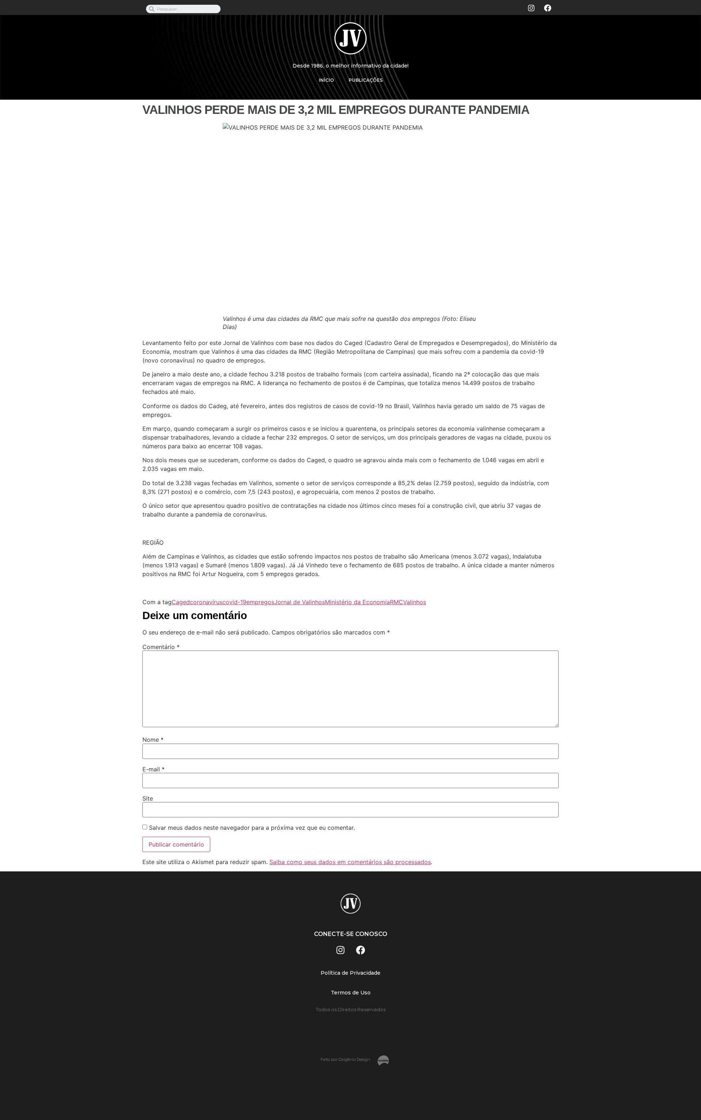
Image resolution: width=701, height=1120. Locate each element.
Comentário (161, 647)
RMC (396, 602)
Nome (153, 740)
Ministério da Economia (357, 602)
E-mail (153, 769)
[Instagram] (531, 8)
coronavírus (206, 602)
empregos (260, 602)
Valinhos (414, 602)
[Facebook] (547, 8)
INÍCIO (326, 80)
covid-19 (234, 602)
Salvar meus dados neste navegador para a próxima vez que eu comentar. (252, 828)
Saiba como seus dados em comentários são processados (350, 862)
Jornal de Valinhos (299, 602)
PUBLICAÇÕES (366, 80)
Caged (181, 602)
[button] (350, 973)
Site (147, 798)
